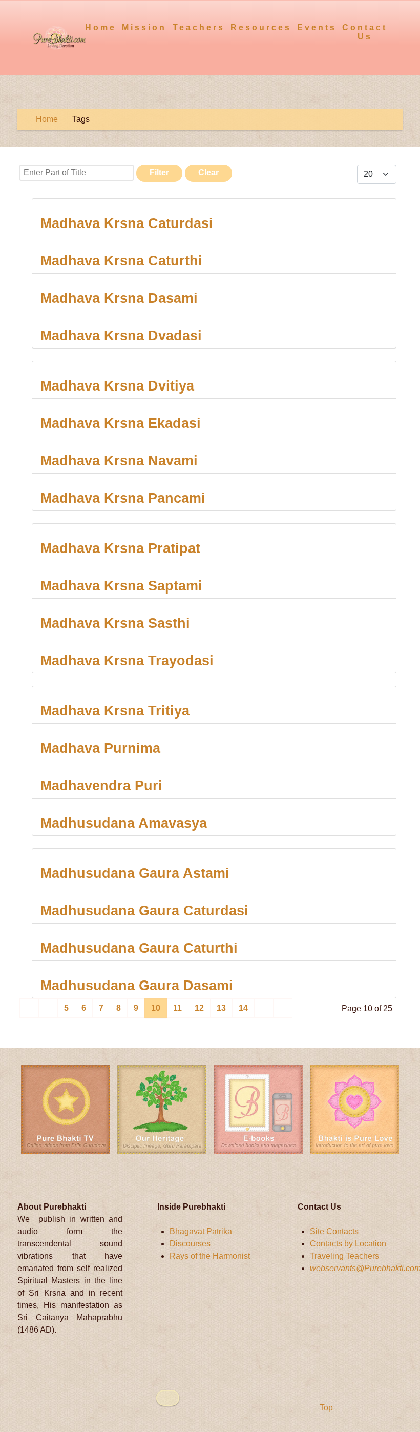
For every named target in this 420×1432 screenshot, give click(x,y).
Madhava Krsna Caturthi (121, 261)
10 (155, 1008)
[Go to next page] (264, 1008)
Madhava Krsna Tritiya (115, 711)
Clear (208, 172)
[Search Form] (396, 27)
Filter (159, 172)
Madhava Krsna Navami (119, 460)
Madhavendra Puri (101, 785)
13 (221, 1008)
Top (325, 1407)
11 (177, 1008)
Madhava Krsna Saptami (121, 586)
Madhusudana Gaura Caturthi (139, 948)
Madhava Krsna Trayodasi (127, 660)
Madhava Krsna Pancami (122, 498)
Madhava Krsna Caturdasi (126, 223)
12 (199, 1008)
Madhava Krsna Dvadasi (121, 335)
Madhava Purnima (100, 748)
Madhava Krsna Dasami (119, 298)
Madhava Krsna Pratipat (120, 548)
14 (243, 1008)
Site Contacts (334, 1231)
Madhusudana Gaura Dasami (136, 985)
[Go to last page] (282, 1008)
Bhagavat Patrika (201, 1231)
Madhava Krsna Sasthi (115, 623)
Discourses (190, 1243)
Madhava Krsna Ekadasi (120, 423)
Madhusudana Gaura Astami (134, 873)
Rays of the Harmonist (210, 1256)
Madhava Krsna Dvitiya (117, 386)
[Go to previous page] (48, 1008)
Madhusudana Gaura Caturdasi (144, 910)
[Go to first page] (29, 1008)
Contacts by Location (348, 1243)
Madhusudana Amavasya (123, 823)
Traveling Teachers (344, 1256)
